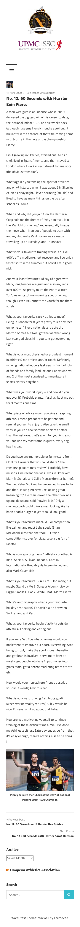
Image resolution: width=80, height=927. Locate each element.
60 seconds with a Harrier (41, 93)
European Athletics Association (35, 870)
